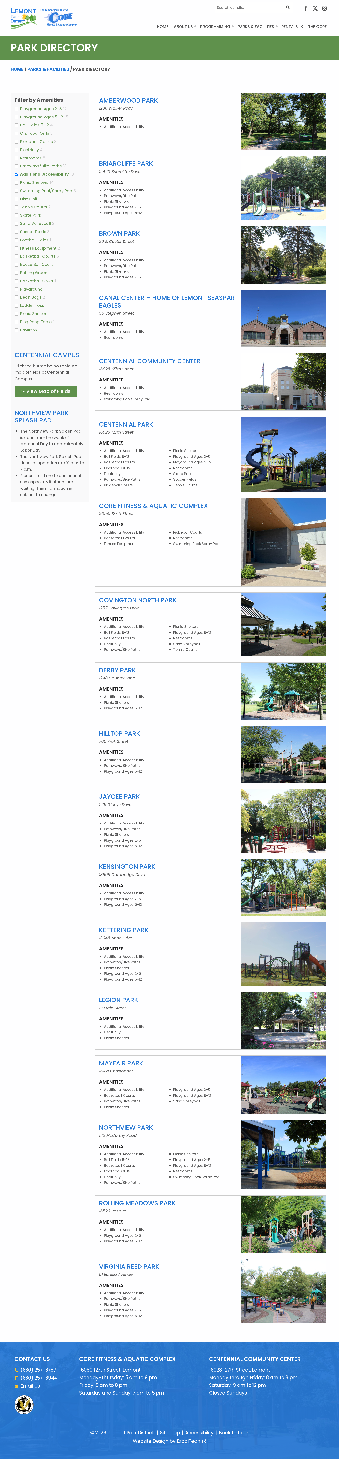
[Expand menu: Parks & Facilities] (277, 26)
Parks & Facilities (256, 26)
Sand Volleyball (35, 223)
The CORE (317, 26)
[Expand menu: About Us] (195, 26)
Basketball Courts (38, 256)
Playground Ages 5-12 (41, 117)
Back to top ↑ (234, 1432)
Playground (31, 289)
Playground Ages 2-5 (41, 109)
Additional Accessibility (44, 174)
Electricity (29, 150)
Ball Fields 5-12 (34, 125)
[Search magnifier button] (287, 7)
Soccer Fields (33, 231)
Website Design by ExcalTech (169, 1441)
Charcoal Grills (34, 133)
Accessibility (199, 1432)
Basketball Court (36, 281)
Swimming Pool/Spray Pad (46, 190)
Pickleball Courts (36, 141)
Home (162, 26)
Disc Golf (28, 199)
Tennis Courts (33, 207)
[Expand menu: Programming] (233, 26)
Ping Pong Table (36, 322)
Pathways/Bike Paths (41, 166)
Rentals (293, 26)
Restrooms (31, 158)
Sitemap (170, 1432)
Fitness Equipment (38, 248)
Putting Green (33, 272)
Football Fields (34, 240)
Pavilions (28, 330)
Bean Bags (31, 297)
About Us (183, 26)
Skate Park (30, 215)
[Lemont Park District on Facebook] (306, 8)
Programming (215, 26)
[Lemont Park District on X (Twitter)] (315, 8)
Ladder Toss (32, 305)
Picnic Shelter (33, 313)
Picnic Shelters (34, 182)
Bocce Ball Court (36, 264)
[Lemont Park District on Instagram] (324, 8)
